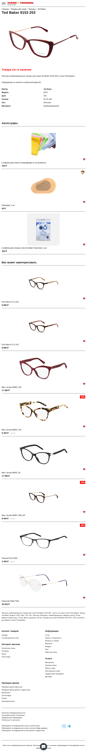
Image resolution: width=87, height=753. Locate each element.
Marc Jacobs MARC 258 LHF (13, 515)
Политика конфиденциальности (13, 713)
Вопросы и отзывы (52, 641)
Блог (47, 649)
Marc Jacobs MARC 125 (11, 387)
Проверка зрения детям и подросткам (16, 690)
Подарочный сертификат (54, 674)
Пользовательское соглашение (13, 715)
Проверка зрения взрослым (12, 687)
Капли (4, 654)
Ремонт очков (50, 668)
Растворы (5, 651)
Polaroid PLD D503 (9, 558)
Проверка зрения (10, 683)
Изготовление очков (52, 671)
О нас (47, 635)
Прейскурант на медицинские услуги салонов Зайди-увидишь (24, 728)
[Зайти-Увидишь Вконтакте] (63, 726)
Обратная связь (51, 652)
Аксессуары (10, 123)
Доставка (48, 676)
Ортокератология (8, 701)
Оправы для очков (19, 9)
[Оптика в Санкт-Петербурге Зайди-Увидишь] (20, 3)
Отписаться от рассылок (11, 720)
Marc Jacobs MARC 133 (11, 430)
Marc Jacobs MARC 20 (11, 473)
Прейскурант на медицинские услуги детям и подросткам (23, 730)
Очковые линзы (51, 665)
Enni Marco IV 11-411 (10, 302)
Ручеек (4, 698)
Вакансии (48, 643)
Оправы (5, 635)
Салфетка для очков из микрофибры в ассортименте (24, 163)
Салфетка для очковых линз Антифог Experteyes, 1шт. (24, 248)
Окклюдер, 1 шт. (8, 205)
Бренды (32, 9)
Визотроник (49, 662)
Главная (5, 9)
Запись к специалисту (53, 638)
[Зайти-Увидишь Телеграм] (68, 726)
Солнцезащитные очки (10, 638)
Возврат (48, 646)
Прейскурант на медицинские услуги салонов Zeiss (21, 726)
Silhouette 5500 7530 (10, 601)
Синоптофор (6, 695)
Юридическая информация (12, 717)
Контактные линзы (8, 648)
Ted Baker (42, 9)
